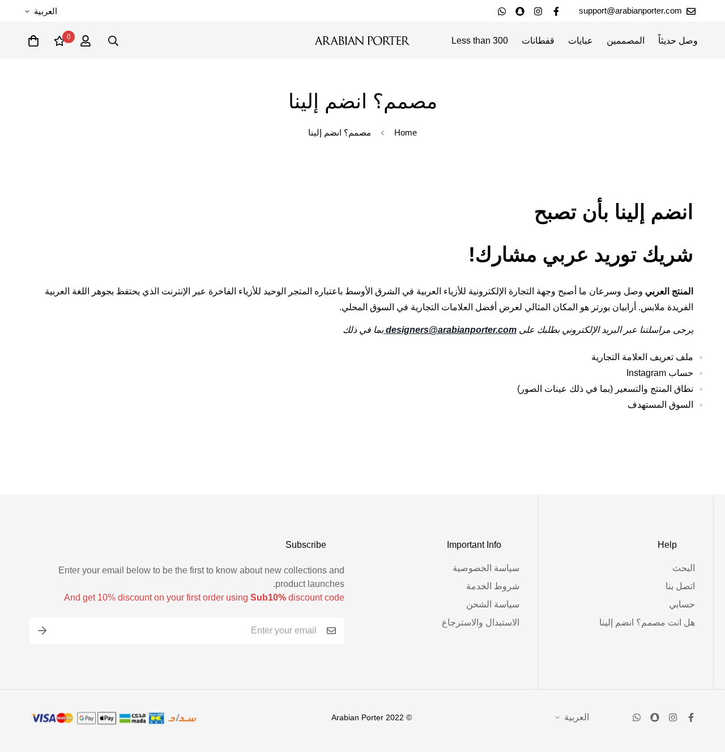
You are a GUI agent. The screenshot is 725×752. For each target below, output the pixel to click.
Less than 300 (479, 40)
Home (405, 132)
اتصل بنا (680, 586)
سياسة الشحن (492, 604)
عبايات (580, 40)
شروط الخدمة (492, 586)
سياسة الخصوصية (486, 568)
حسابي (682, 604)
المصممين (626, 40)
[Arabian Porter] (362, 40)
